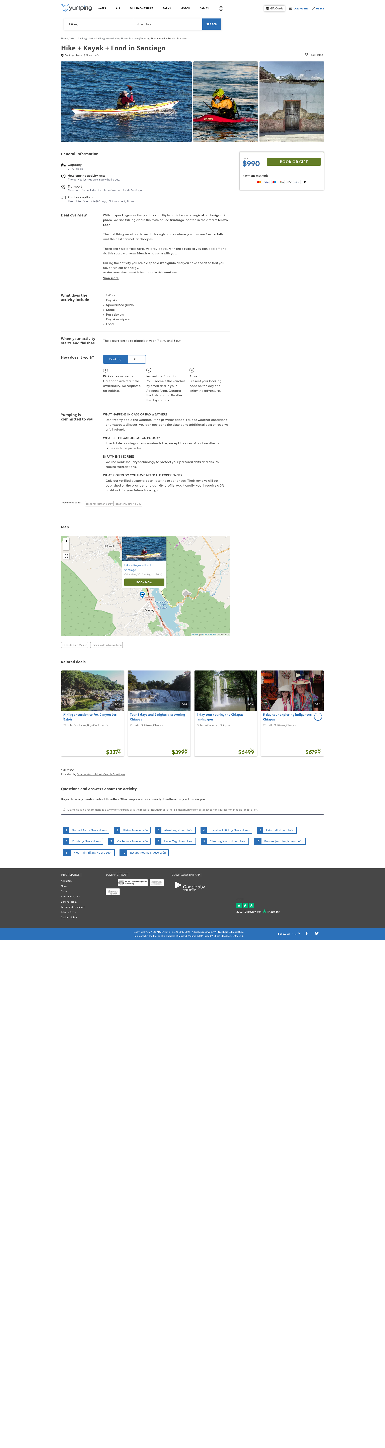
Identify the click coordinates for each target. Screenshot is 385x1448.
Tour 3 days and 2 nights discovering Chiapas (157, 716)
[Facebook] (306, 934)
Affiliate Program (70, 896)
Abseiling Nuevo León (178, 830)
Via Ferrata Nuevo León (132, 841)
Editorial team (69, 901)
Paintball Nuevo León (280, 830)
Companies (301, 8)
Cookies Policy (69, 917)
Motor (185, 8)
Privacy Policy (68, 912)
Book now (144, 582)
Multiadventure (141, 8)
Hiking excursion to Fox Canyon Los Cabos (90, 716)
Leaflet (195, 634)
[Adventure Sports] (77, 8)
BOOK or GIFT (294, 161)
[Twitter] (317, 934)
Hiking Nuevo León (135, 830)
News (64, 886)
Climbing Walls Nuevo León (228, 841)
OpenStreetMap (209, 634)
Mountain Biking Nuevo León (93, 852)
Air (118, 8)
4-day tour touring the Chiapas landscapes (220, 716)
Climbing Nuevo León (86, 841)
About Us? (66, 881)
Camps (204, 8)
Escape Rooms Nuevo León (148, 852)
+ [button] (66, 541)
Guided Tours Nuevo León (89, 830)
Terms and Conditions (73, 907)
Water (102, 8)
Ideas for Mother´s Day (99, 503)
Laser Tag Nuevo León (179, 841)
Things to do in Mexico (74, 645)
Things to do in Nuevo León (106, 645)
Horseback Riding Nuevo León (230, 830)
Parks (166, 8)
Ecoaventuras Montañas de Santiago (101, 774)
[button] (318, 717)
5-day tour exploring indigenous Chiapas (287, 716)
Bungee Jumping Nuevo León (283, 841)
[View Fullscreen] (66, 556)
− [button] (66, 547)
